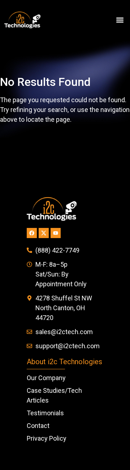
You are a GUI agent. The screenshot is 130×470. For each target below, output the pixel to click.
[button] (120, 20)
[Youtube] (56, 233)
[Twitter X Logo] (44, 233)
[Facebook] (32, 233)
